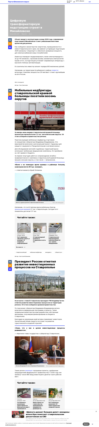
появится (55, 70)
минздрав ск (48, 252)
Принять (86, 424)
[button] (18, 414)
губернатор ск (58, 252)
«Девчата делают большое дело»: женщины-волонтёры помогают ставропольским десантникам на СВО (48, 414)
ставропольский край (21, 252)
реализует (29, 370)
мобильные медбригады (36, 252)
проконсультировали (22, 209)
